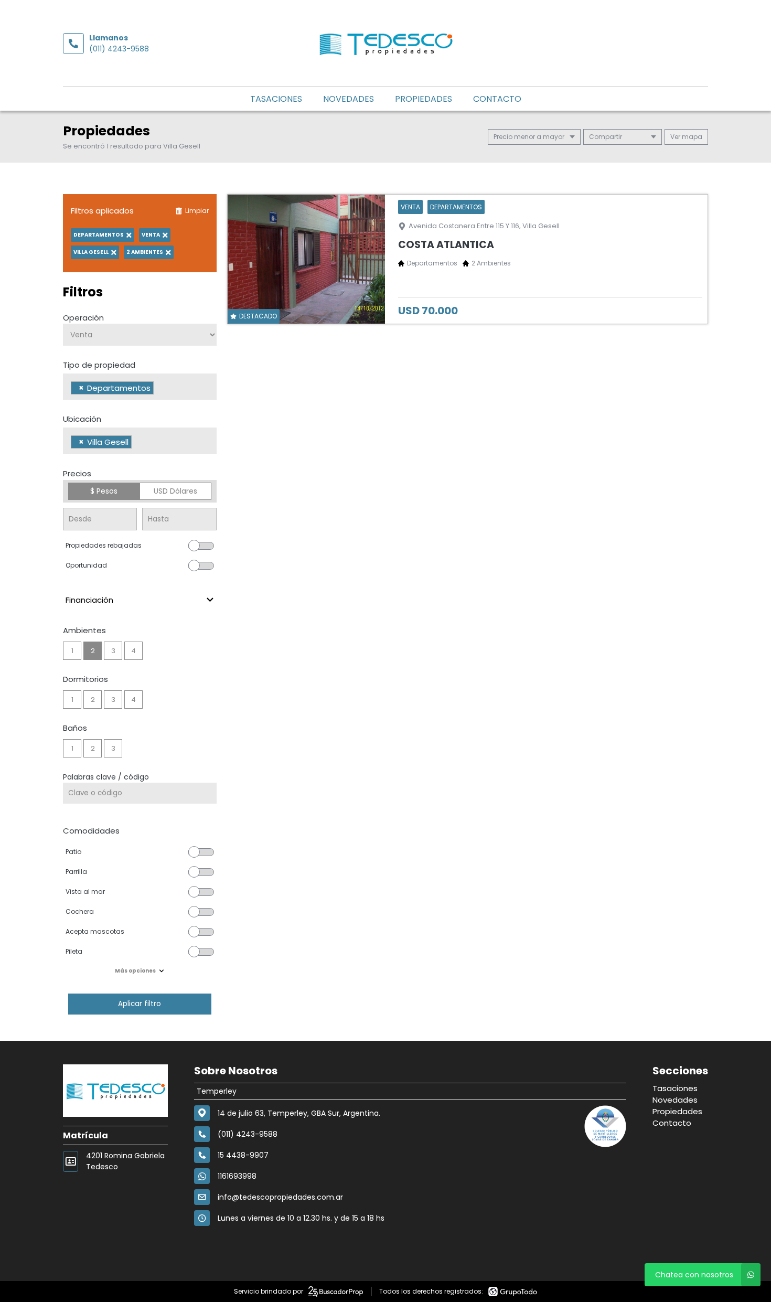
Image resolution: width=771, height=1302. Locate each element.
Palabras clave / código (106, 777)
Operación (83, 317)
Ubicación (82, 418)
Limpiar (197, 210)
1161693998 (237, 1176)
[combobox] (140, 386)
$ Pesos (103, 491)
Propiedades (423, 99)
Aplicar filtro (139, 1004)
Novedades (348, 99)
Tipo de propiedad (99, 364)
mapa (691, 136)
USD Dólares (175, 491)
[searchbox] (159, 389)
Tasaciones (276, 99)
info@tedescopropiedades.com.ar (280, 1197)
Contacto (497, 99)
